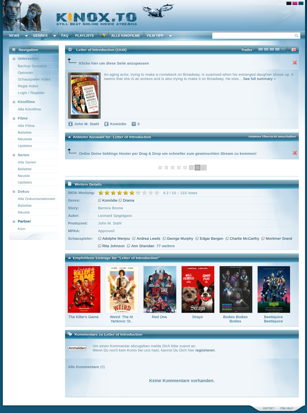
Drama (128, 200)
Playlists (84, 35)
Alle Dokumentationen (36, 199)
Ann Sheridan (142, 246)
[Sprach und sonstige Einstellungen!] (103, 35)
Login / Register (31, 93)
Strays (197, 317)
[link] (154, 15)
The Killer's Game (83, 317)
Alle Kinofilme (125, 35)
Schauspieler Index (34, 79)
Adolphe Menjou (116, 238)
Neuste (24, 176)
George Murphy (180, 238)
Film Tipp (155, 35)
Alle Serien (27, 162)
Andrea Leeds (148, 238)
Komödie (109, 200)
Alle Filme (26, 126)
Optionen (25, 73)
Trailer (246, 50)
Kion (21, 229)
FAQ (64, 35)
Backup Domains (32, 66)
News (14, 35)
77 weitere (166, 246)
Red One (159, 317)
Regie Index (28, 86)
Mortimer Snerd (279, 238)
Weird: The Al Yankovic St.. (121, 319)
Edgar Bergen (211, 238)
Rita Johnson (113, 246)
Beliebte (25, 132)
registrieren (205, 350)
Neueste (25, 139)
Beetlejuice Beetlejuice (273, 319)
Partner (24, 221)
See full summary (258, 79)
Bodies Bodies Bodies (235, 319)
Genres (40, 35)
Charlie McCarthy (244, 238)
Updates (25, 146)
